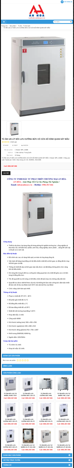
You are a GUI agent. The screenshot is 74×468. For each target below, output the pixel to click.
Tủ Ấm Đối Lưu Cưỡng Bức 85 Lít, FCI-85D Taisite (28, 421)
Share (6, 145)
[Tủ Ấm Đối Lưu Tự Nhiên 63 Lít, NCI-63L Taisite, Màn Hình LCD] (63, 436)
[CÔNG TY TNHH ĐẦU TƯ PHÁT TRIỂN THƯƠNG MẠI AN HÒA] (37, 19)
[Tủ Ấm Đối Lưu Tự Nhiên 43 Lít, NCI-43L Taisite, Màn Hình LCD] (46, 436)
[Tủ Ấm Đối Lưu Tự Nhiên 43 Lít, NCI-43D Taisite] (28, 436)
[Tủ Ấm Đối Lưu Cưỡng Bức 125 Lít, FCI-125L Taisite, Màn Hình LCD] (28, 384)
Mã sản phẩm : (8, 150)
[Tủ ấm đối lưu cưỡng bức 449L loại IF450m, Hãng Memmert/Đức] (46, 384)
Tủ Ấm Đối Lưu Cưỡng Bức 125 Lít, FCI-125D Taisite (10, 421)
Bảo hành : (10, 155)
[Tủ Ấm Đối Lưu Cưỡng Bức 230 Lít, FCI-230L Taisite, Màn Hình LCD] (63, 410)
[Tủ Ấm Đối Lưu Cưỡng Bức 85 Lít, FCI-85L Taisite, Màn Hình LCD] (46, 410)
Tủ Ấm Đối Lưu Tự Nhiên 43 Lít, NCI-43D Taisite (28, 447)
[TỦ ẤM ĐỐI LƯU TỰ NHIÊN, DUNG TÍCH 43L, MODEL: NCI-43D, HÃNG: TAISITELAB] (10, 384)
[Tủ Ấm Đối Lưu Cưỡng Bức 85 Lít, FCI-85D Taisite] (28, 410)
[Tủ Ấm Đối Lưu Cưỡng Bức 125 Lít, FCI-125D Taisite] (10, 410)
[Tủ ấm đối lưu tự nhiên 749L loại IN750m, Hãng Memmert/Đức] (63, 384)
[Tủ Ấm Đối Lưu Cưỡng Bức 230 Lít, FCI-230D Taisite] (10, 436)
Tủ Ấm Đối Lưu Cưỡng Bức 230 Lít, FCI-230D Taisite (10, 447)
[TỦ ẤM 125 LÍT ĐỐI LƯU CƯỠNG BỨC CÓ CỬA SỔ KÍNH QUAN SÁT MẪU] (37, 76)
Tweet (15, 145)
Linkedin (25, 145)
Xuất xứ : (10, 152)
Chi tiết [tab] (6, 173)
